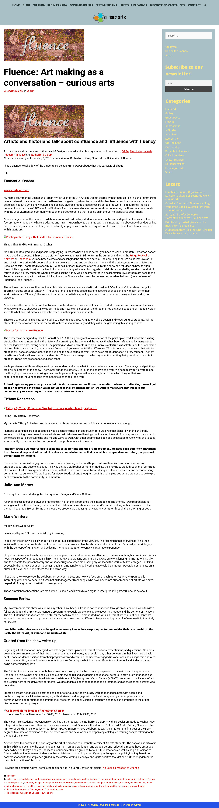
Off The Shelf (173, 142)
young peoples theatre (134, 786)
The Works (24, 258)
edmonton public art (13, 782)
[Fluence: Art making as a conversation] (44, 136)
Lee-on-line (172, 138)
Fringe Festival (138, 255)
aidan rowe (12, 779)
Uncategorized (174, 168)
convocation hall (133, 779)
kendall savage (96, 782)
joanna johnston (50, 782)
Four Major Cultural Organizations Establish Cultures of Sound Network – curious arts (188, 196)
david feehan (148, 779)
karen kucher (81, 782)
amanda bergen (26, 779)
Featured (170, 109)
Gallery (169, 113)
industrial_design (32, 782)
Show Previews (174, 159)
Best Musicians (106, 5)
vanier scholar (78, 786)
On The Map (172, 147)
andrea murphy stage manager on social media (58, 779)
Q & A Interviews (175, 155)
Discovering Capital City (167, 5)
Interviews (171, 134)
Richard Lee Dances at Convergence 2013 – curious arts (35, 789)
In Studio (11, 775)
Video (168, 172)
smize (26, 786)
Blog (26, 5)
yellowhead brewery (112, 786)
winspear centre (94, 786)
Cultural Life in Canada (50, 5)
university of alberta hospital (56, 786)
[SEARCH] (205, 5)
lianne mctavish (111, 782)
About (168, 55)
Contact (194, 5)
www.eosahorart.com (16, 190)
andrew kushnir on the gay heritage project (103, 779)
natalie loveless (138, 782)
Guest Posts (172, 117)
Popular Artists (81, 5)
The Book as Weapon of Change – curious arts (30, 793)
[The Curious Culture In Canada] (109, 17)
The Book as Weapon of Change (120, 767)
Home (16, 5)
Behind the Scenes (176, 51)
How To (169, 121)
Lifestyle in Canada (133, 5)
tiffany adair (36, 786)
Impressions (172, 126)
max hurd (124, 782)
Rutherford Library (41, 154)
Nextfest (9, 258)
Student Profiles (174, 163)
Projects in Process (177, 151)
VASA (125, 151)
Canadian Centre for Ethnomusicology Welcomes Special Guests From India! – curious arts (187, 207)
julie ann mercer (66, 782)
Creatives (171, 46)
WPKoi (137, 805)
